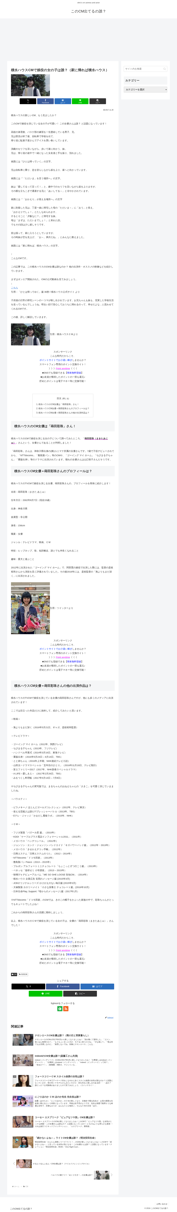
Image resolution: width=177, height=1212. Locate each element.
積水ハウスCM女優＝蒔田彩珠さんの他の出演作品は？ (63, 412)
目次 (59, 398)
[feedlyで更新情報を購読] (59, 1008)
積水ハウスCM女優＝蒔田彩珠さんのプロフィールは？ (63, 408)
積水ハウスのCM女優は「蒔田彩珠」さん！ (58, 404)
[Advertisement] (88, 40)
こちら (14, 287)
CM (15, 974)
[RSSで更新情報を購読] (65, 1008)
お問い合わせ (162, 1204)
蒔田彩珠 (24, 974)
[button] (97, 101)
